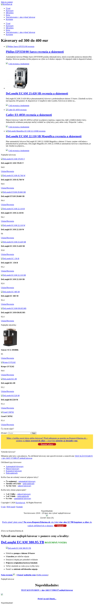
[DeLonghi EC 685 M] (10, 292)
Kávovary (10, 11)
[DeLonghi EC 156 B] (10, 259)
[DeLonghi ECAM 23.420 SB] (13, 242)
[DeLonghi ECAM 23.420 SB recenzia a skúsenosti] (20, 88)
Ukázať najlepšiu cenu (26, 575)
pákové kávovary (24, 486)
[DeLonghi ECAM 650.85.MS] (13, 308)
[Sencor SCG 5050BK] (10, 346)
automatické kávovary (26, 481)
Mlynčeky (10, 13)
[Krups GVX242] (8, 362)
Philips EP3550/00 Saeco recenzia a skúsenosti (35, 51)
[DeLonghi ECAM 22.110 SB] (13, 275)
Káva (8, 15)
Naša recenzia (7, 575)
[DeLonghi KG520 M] (10, 396)
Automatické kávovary (15, 466)
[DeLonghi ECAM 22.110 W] (13, 225)
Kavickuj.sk (20, 503)
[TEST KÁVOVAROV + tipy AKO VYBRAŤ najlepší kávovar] (2, 595)
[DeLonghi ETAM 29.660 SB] (13, 192)
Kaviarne (9, 19)
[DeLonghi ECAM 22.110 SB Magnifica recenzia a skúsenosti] (25, 131)
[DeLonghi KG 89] (9, 379)
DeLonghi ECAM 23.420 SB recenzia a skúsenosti (37, 93)
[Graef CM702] (7, 412)
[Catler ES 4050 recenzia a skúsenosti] (16, 110)
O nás (3, 507)
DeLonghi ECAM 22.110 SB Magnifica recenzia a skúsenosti (44, 136)
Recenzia (10, 171)
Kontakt (19, 507)
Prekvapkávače (12, 473)
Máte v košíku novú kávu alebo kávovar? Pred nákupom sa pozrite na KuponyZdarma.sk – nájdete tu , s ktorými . (47, 439)
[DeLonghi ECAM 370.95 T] (13, 159)
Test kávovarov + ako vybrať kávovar (20, 17)
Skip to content (7, 2)
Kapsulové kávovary (14, 471)
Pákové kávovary (12, 469)
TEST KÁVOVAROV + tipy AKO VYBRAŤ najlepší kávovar (47, 590)
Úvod (8, 8)
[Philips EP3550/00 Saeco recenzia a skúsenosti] (20, 46)
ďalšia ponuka (42, 575)
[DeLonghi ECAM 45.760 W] (13, 175)
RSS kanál (11, 507)
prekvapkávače (28, 484)
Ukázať (4, 171)
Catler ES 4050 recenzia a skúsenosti (29, 114)
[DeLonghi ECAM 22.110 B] (13, 209)
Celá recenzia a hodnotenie (18, 64)
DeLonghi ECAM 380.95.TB (22, 542)
